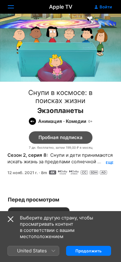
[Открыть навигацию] (14, 7)
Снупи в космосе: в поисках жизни (60, 96)
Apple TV (60, 7)
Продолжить (88, 250)
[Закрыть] (10, 219)
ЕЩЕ (110, 162)
